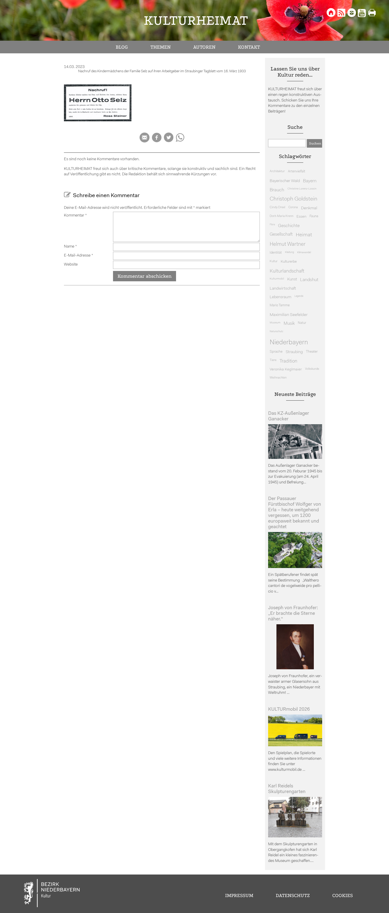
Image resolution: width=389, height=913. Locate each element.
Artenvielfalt (296, 171)
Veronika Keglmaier (286, 369)
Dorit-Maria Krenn (281, 216)
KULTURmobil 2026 (289, 709)
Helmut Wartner (287, 244)
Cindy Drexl (277, 207)
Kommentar (75, 215)
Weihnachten (278, 377)
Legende (298, 296)
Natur (302, 323)
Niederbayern (289, 342)
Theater (312, 352)
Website (71, 264)
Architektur (277, 171)
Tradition (288, 361)
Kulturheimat (196, 20)
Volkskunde (312, 368)
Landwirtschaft (283, 288)
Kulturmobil (277, 278)
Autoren (204, 47)
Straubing (294, 352)
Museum (275, 322)
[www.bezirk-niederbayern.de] (52, 893)
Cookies (342, 895)
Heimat (304, 235)
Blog (122, 47)
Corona (293, 207)
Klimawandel (304, 252)
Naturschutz (276, 331)
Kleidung (289, 252)
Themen (160, 47)
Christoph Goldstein (293, 199)
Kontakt (249, 47)
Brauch (277, 190)
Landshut (309, 280)
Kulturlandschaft (287, 271)
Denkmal (309, 208)
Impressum (239, 895)
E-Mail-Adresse (78, 255)
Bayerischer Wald (285, 181)
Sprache (276, 352)
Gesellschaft (281, 234)
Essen (301, 217)
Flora (272, 224)
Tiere (273, 360)
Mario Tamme (280, 305)
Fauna (314, 216)
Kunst (292, 279)
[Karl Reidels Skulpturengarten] (295, 836)
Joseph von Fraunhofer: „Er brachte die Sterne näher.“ (293, 614)
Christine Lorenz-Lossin (302, 188)
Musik (289, 324)
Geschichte (289, 226)
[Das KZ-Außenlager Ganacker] (295, 458)
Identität (276, 253)
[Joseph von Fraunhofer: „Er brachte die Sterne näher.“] (295, 668)
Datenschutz (293, 895)
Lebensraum (280, 297)
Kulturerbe (289, 262)
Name (70, 246)
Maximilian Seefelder (289, 315)
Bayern (310, 181)
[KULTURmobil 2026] (295, 745)
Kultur (274, 261)
